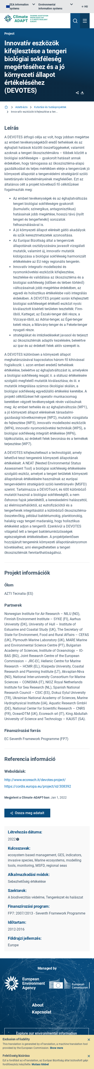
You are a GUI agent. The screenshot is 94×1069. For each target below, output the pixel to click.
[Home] (6, 107)
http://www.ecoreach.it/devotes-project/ (35, 780)
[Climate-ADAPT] (35, 18)
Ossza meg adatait (29, 813)
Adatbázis (21, 107)
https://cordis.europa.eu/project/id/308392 (37, 786)
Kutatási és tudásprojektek (50, 107)
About (38, 1005)
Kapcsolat (41, 1012)
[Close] (88, 1039)
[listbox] (20, 6)
